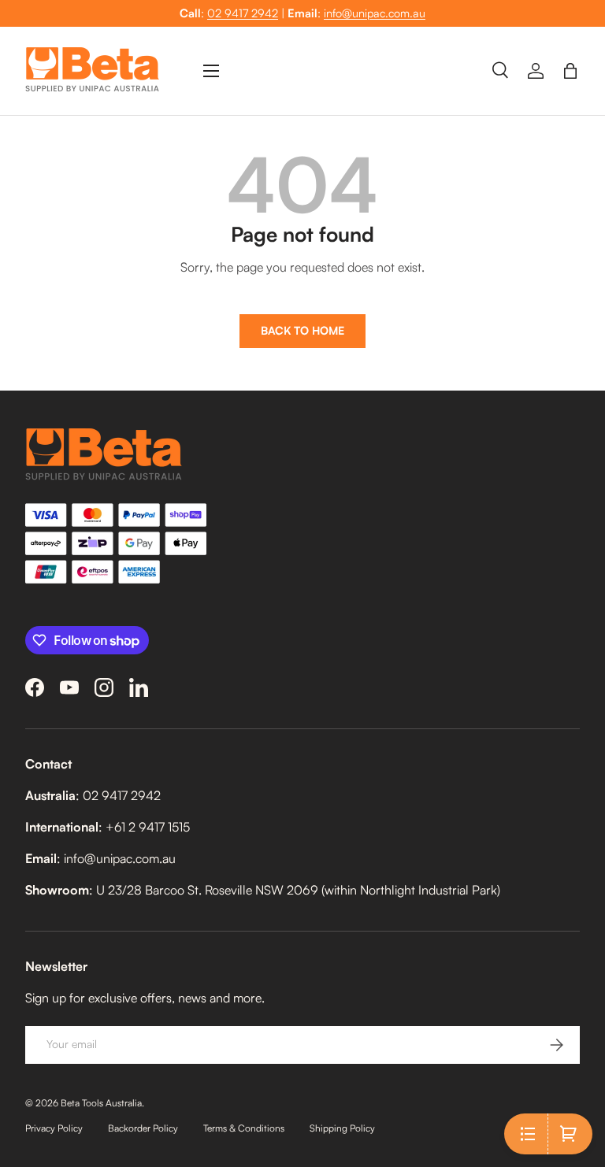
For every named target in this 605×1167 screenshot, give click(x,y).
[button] (570, 71)
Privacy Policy (54, 1128)
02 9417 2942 (242, 13)
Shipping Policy (342, 1128)
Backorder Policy (143, 1128)
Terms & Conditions (243, 1128)
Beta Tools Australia (101, 1103)
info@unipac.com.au (374, 13)
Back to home (302, 330)
